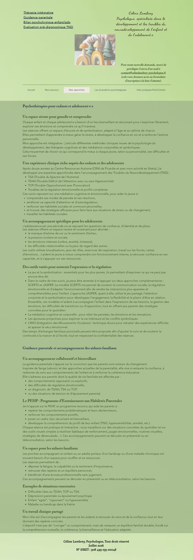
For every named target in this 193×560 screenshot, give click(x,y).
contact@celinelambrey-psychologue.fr (143, 73)
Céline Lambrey (141, 13)
